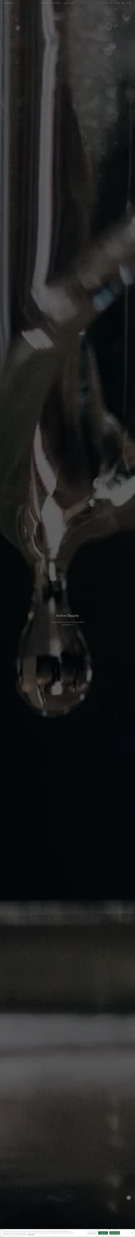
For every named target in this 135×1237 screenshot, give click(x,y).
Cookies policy (31, 1234)
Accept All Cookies (114, 1233)
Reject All (103, 1233)
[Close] (132, 1233)
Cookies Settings (92, 1233)
